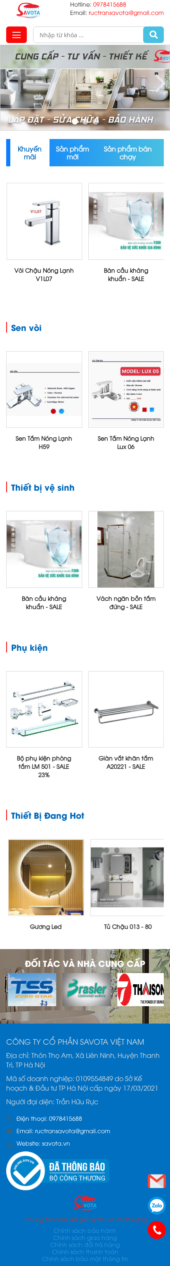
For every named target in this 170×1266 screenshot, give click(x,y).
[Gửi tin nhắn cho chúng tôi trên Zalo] (157, 1205)
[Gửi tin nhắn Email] (157, 1181)
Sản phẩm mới (72, 152)
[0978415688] (157, 1230)
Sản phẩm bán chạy (128, 152)
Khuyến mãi (30, 152)
